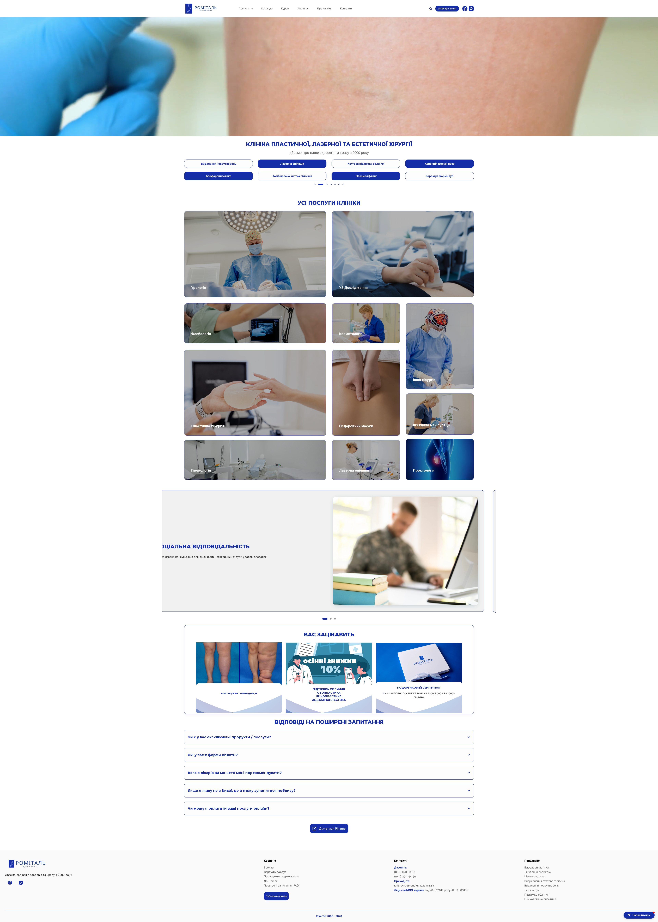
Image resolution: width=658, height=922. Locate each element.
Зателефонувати (447, 8)
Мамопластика (534, 876)
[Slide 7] (343, 184)
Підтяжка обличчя (536, 894)
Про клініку (324, 8)
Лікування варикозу (537, 872)
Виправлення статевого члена (544, 881)
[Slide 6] (339, 184)
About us (303, 8)
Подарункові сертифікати (281, 876)
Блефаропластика (536, 867)
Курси (285, 8)
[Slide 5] (335, 184)
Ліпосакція (531, 890)
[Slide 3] (327, 184)
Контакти (346, 8)
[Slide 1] (316, 184)
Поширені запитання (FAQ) (282, 885)
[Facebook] (464, 8)
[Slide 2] (323, 184)
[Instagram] (471, 8)
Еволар (269, 867)
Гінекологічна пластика (540, 899)
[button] (639, 915)
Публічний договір (276, 896)
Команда (267, 8)
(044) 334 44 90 (405, 876)
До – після (271, 881)
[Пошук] (430, 8)
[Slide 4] (331, 184)
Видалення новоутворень (541, 885)
